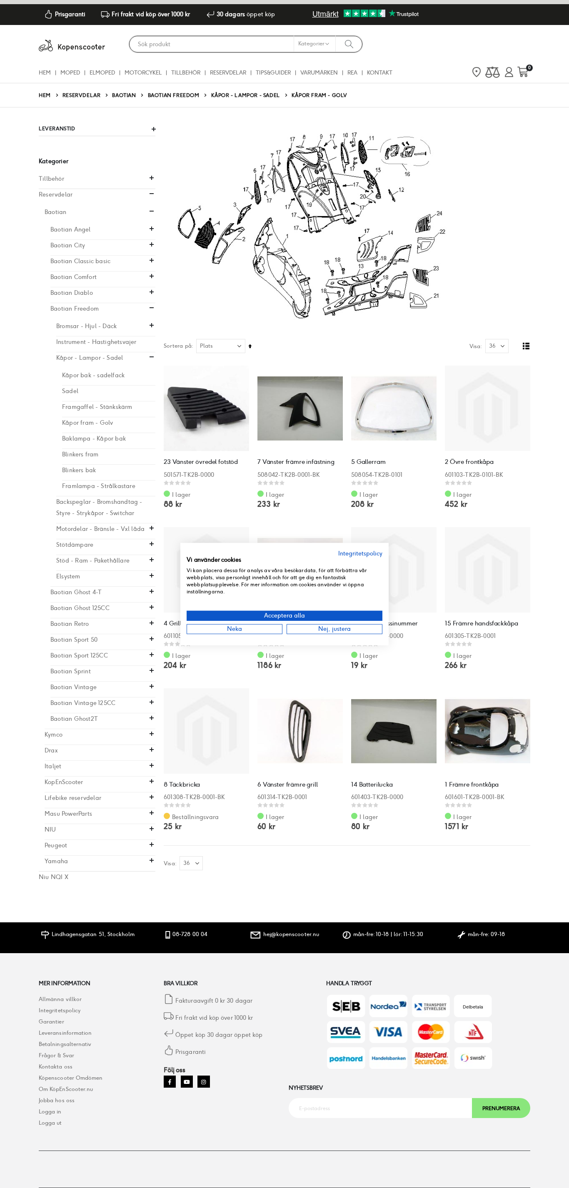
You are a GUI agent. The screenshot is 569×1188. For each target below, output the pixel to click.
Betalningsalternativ (65, 1044)
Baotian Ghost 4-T (76, 592)
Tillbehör (51, 178)
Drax (51, 750)
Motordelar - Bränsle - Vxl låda (100, 529)
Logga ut (50, 1122)
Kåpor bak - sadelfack (93, 375)
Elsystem (68, 576)
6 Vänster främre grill (287, 784)
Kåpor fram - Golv (87, 422)
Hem (45, 95)
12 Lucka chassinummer (384, 623)
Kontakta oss (55, 1066)
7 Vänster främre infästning (295, 462)
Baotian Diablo (71, 292)
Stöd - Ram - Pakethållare (93, 560)
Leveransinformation (65, 1032)
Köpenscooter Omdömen (70, 1077)
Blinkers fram (80, 454)
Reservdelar (81, 95)
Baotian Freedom (174, 95)
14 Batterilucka (372, 784)
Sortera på (178, 345)
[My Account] (509, 72)
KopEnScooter (64, 782)
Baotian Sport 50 (73, 639)
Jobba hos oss (57, 1100)
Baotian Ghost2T (74, 718)
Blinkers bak (79, 470)
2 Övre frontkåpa (469, 462)
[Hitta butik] (477, 73)
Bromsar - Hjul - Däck (86, 326)
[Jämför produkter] (492, 73)
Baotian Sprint (70, 671)
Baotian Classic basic (80, 261)
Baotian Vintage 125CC (82, 703)
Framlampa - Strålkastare (98, 486)
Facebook (170, 1082)
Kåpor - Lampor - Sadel (245, 95)
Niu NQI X (53, 877)
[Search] (349, 44)
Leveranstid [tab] (57, 128)
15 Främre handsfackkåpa (481, 623)
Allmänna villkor (60, 999)
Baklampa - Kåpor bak (94, 438)
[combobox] (246, 44)
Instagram (203, 1082)
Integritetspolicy (59, 1010)
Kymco (53, 734)
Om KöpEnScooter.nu (66, 1089)
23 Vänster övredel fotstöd (201, 462)
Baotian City (67, 245)
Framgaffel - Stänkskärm (97, 407)
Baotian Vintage (73, 687)
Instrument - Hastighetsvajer (96, 342)
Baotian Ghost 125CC (80, 608)
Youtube (187, 1082)
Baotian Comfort (73, 277)
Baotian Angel (70, 229)
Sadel (70, 391)
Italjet (53, 766)
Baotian (124, 95)
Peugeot (56, 845)
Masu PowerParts (68, 813)
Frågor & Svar (56, 1055)
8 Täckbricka (182, 784)
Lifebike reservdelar (73, 798)
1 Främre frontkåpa (472, 784)
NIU (50, 829)
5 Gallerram (368, 462)
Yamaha (56, 861)
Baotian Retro (69, 624)
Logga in (50, 1111)
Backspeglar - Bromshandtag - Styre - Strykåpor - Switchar (99, 507)
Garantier (51, 1021)
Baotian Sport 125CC (79, 655)
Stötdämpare (74, 544)
